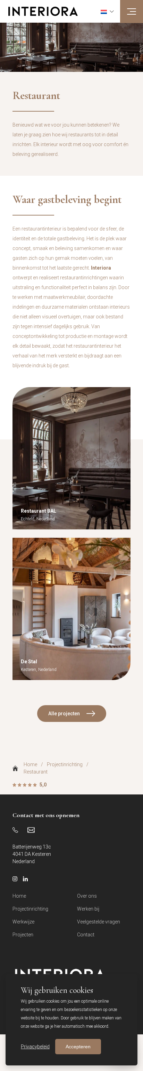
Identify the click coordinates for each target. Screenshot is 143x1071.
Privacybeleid (35, 1046)
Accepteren (78, 1046)
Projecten (22, 934)
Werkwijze (23, 922)
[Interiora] (39, 11)
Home (30, 764)
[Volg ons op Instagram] (14, 878)
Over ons (87, 896)
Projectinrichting (65, 764)
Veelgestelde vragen (98, 922)
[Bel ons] (15, 830)
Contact (85, 934)
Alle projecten (64, 713)
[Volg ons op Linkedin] (25, 878)
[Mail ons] (31, 830)
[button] (107, 11)
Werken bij (88, 909)
